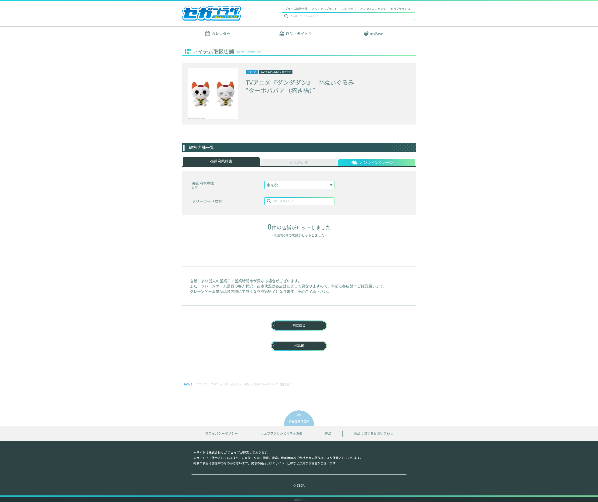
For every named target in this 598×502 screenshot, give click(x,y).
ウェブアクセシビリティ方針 (281, 433)
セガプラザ (211, 13)
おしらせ (347, 9)
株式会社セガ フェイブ (224, 452)
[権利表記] (299, 500)
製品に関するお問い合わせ (373, 433)
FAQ (328, 433)
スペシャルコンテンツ (372, 9)
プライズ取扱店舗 (296, 9)
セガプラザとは (400, 9)
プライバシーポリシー (221, 433)
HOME (188, 384)
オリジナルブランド (324, 9)
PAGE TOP (299, 418)
